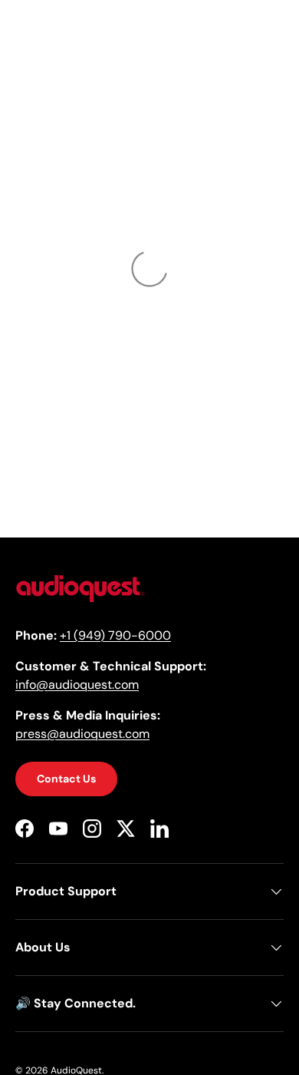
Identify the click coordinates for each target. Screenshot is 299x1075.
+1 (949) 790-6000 (115, 635)
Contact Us (66, 779)
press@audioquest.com (82, 734)
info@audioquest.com (77, 684)
